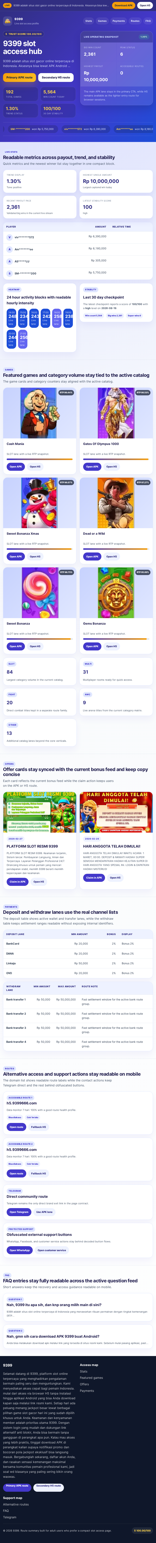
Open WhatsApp (20, 1250)
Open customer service (52, 1250)
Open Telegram (19, 1211)
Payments (119, 20)
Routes (135, 20)
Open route (16, 1126)
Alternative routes (16, 1504)
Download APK (124, 5)
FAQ (148, 20)
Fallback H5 (38, 1126)
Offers (84, 1384)
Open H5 (145, 5)
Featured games (91, 1378)
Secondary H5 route (56, 77)
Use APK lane (44, 1211)
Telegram (9, 1517)
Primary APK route (19, 77)
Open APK (16, 466)
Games (102, 20)
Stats (88, 20)
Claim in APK (17, 881)
